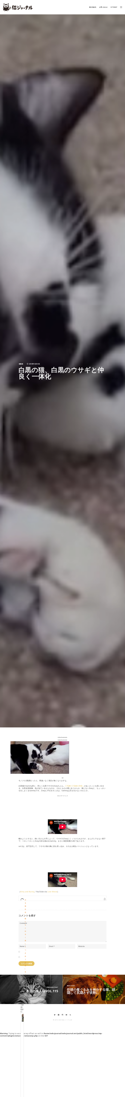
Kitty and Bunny (27, 891)
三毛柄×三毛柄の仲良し (74, 786)
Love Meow (52, 891)
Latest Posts (22, 1008)
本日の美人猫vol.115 (42, 991)
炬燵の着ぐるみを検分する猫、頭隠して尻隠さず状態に (91, 991)
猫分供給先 (92, 7)
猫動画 (21, 364)
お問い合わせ (103, 7)
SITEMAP (114, 7)
